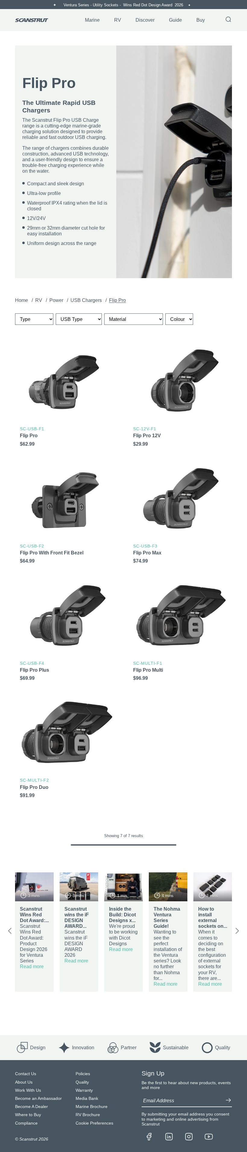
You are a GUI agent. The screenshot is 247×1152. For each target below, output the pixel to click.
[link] (67, 398)
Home (22, 300)
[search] (228, 20)
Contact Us (25, 1074)
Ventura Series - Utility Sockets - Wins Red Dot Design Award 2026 (124, 5)
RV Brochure (88, 1115)
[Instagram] (188, 1137)
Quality (82, 1082)
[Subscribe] (228, 1100)
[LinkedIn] (169, 1137)
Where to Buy (28, 1115)
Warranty (84, 1090)
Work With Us (28, 1090)
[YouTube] (208, 1137)
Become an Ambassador (38, 1098)
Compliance (26, 1123)
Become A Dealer (31, 1106)
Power (56, 300)
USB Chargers (86, 300)
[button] (10, 931)
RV (39, 300)
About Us (24, 1082)
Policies (83, 1074)
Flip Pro (117, 300)
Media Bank (87, 1098)
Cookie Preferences (94, 1123)
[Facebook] (149, 1137)
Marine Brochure (92, 1106)
